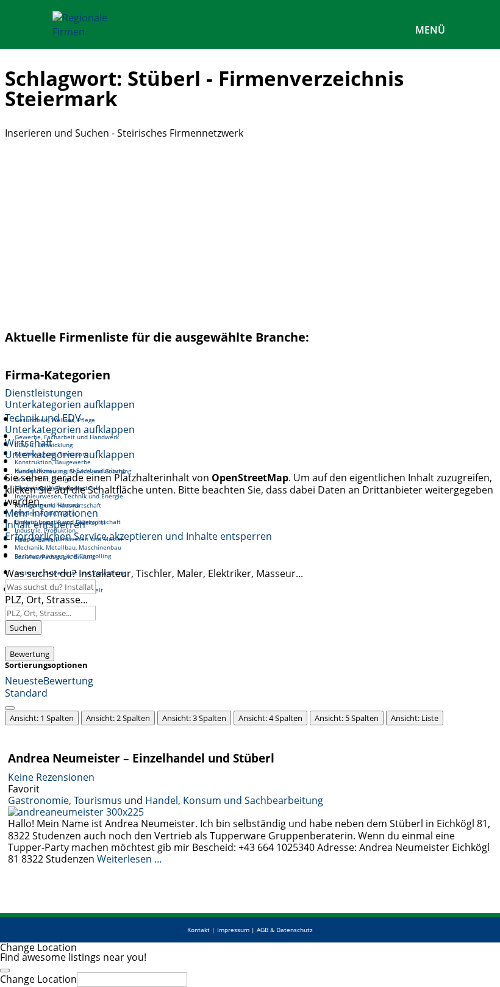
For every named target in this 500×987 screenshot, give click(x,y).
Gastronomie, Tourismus (65, 800)
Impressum (233, 929)
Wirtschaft (28, 443)
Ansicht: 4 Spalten (270, 717)
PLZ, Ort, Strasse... (46, 599)
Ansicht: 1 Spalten (42, 717)
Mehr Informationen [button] (51, 513)
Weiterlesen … (129, 859)
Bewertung (29, 653)
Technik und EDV (43, 418)
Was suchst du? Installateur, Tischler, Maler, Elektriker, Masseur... (154, 573)
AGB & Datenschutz (285, 929)
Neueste (24, 680)
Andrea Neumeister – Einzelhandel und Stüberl (141, 758)
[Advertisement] (250, 230)
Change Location (38, 979)
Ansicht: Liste (414, 717)
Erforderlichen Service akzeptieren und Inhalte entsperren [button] (138, 536)
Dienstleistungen (44, 393)
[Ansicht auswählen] (10, 708)
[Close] (5, 970)
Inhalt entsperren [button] (45, 524)
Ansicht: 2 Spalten (118, 717)
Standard (26, 693)
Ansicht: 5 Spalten (347, 717)
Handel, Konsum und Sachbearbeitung (234, 800)
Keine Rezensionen (51, 777)
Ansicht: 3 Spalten (194, 717)
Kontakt (198, 929)
